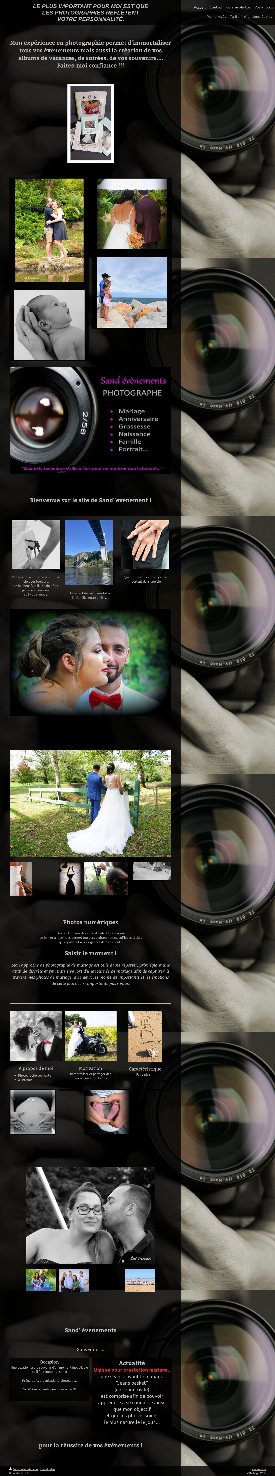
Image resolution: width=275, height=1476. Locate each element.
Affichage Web (256, 1473)
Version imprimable (25, 1469)
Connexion (259, 1469)
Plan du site (47, 1469)
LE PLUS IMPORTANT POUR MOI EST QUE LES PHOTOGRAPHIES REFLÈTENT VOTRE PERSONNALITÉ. (90, 12)
